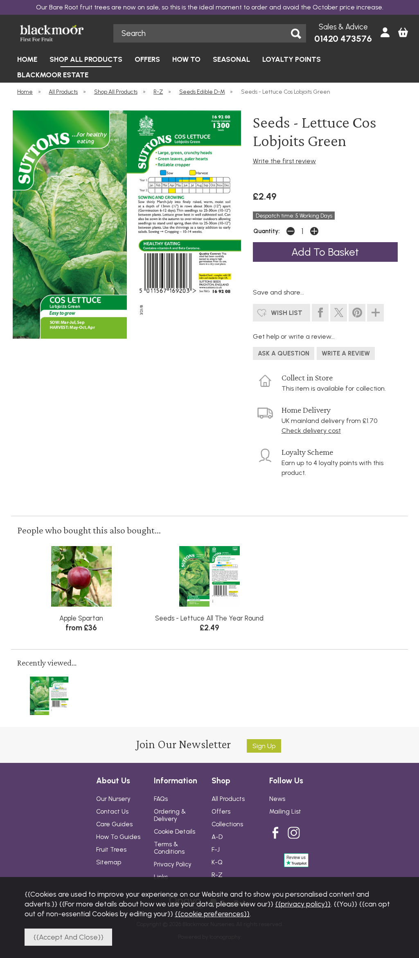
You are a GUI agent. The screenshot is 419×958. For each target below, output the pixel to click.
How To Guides (118, 837)
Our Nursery (113, 799)
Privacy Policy (172, 864)
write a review (346, 353)
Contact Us (112, 811)
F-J (216, 849)
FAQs (161, 799)
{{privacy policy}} (303, 904)
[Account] (385, 33)
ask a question (283, 353)
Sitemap (108, 862)
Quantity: (266, 231)
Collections (227, 824)
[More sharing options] (375, 313)
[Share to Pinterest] (357, 313)
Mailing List (285, 811)
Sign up (263, 746)
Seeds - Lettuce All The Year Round (209, 618)
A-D (217, 837)
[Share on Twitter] (338, 313)
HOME (27, 59)
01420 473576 (343, 38)
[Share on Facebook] (320, 313)
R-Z (217, 875)
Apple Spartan (81, 618)
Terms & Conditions (169, 848)
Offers (221, 811)
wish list (286, 313)
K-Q (217, 862)
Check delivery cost (311, 430)
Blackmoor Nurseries (60, 33)
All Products (228, 799)
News (277, 799)
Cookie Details (174, 831)
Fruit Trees (111, 849)
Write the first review (284, 161)
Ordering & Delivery (170, 815)
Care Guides (114, 824)
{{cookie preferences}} (212, 913)
